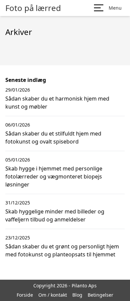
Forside (25, 295)
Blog (77, 295)
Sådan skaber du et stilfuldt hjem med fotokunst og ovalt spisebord (53, 137)
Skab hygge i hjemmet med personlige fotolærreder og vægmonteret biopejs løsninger (53, 176)
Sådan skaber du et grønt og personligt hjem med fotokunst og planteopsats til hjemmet (62, 250)
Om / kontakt (52, 295)
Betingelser (100, 295)
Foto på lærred (33, 8)
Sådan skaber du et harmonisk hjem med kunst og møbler (57, 102)
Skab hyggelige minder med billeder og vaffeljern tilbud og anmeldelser (54, 215)
